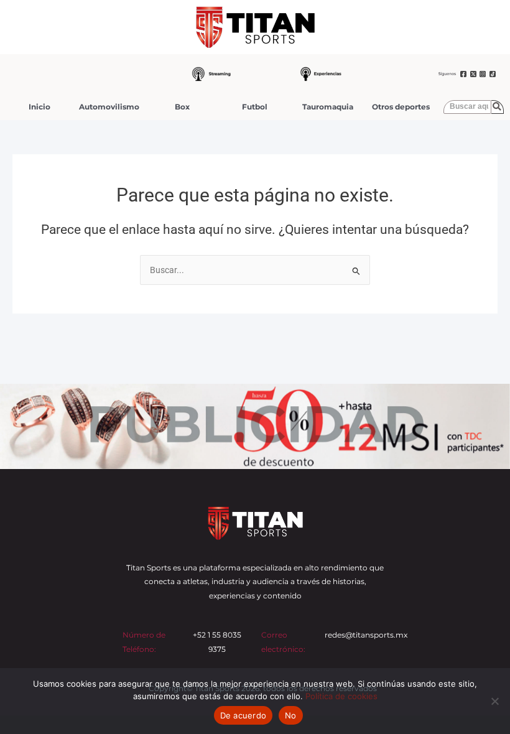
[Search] (497, 107)
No (291, 715)
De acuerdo (243, 715)
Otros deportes (401, 106)
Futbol (254, 106)
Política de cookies (341, 696)
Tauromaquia (327, 106)
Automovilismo (109, 106)
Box (182, 106)
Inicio (39, 106)
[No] (494, 701)
